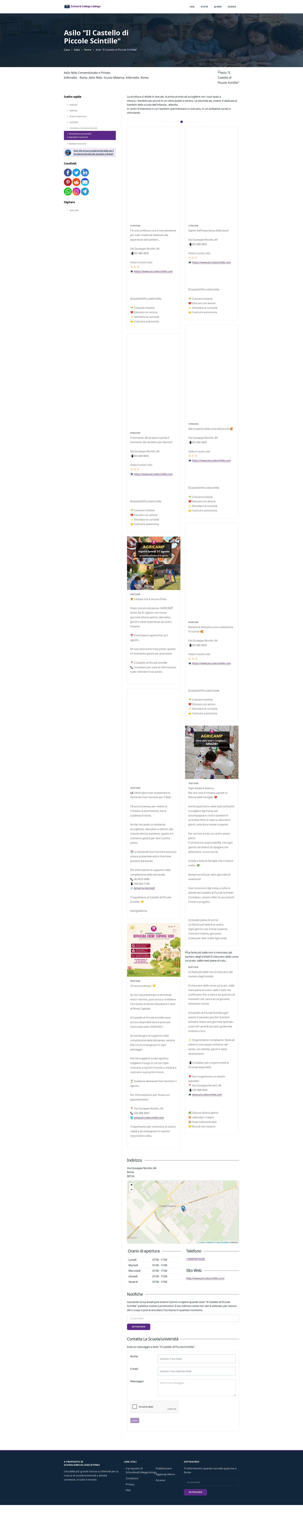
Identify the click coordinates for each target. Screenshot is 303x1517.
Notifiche (73, 122)
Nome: (134, 1356)
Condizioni (132, 1478)
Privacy (130, 1484)
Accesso (232, 6)
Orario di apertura (77, 116)
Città (205, 7)
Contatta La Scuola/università (83, 128)
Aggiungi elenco (165, 1474)
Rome (87, 49)
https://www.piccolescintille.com (153, 271)
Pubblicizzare (164, 1468)
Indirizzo (73, 104)
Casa (192, 7)
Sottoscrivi (138, 1326)
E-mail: (134, 1369)
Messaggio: (137, 1381)
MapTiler (211, 1242)
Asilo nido (74, 210)
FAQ (128, 1490)
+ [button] (132, 1185)
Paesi (218, 6)
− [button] (132, 1190)
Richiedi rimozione (77, 143)
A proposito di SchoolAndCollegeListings (141, 1470)
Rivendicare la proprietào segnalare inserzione (79, 135)
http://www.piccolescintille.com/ (205, 1278)
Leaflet (201, 1242)
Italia (77, 49)
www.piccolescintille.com (149, 1117)
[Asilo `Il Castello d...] (183, 1209)
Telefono (73, 110)
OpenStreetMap (222, 1242)
